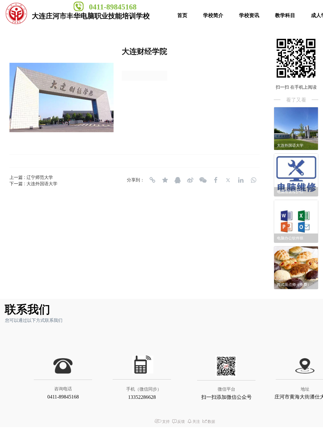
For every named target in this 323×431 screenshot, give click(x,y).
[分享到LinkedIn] (241, 180)
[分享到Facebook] (215, 180)
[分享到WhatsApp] (253, 180)
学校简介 (213, 15)
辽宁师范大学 (39, 177)
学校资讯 (249, 15)
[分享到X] (228, 180)
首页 (182, 15)
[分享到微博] (190, 180)
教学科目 (285, 15)
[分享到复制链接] (152, 180)
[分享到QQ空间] (165, 180)
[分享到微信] (203, 180)
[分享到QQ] (178, 180)
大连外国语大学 (41, 183)
